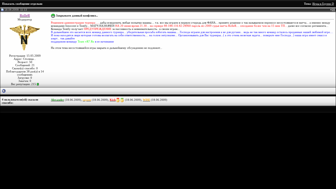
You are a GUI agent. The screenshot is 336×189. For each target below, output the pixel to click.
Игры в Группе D (323, 3)
